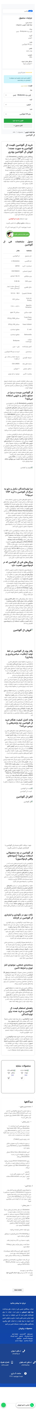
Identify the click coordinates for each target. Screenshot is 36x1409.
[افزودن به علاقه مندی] (22, 1072)
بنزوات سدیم (24, 1073)
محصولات (19, 25)
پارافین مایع (11, 1073)
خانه (14, 132)
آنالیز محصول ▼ (18, 126)
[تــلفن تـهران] (23, 1351)
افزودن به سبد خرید (18, 121)
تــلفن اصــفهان (25, 1362)
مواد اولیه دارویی (27, 25)
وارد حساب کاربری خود (12, 1273)
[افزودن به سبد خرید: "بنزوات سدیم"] (22, 1077)
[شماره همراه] (12, 1362)
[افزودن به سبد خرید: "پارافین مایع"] (8, 1077)
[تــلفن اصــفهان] (34, 1362)
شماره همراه (4, 1362)
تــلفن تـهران (16, 1351)
